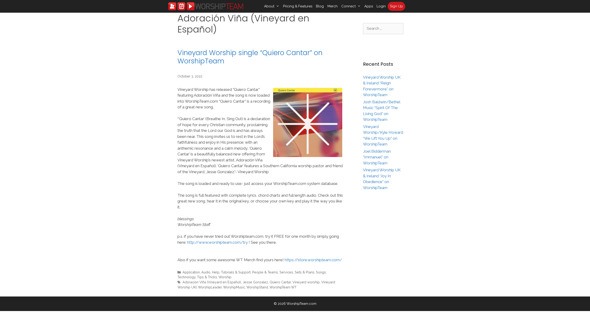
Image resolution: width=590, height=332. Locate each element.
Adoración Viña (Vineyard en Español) (212, 282)
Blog (320, 6)
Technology (186, 277)
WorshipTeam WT (283, 287)
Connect (348, 6)
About (269, 6)
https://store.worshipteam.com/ (313, 260)
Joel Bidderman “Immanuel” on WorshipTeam (377, 157)
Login (381, 6)
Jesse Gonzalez (255, 282)
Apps (368, 6)
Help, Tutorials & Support (231, 272)
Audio (205, 272)
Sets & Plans (304, 272)
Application (191, 272)
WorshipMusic (234, 287)
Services (286, 272)
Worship (224, 277)
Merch (332, 6)
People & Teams (265, 272)
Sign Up (396, 6)
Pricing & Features (297, 6)
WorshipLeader (210, 287)
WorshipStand (257, 287)
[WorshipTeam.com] (205, 6)
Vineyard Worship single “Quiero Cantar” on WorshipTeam (249, 57)
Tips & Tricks (207, 277)
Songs (321, 272)
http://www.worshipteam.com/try (217, 242)
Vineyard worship (306, 282)
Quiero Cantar (280, 282)
